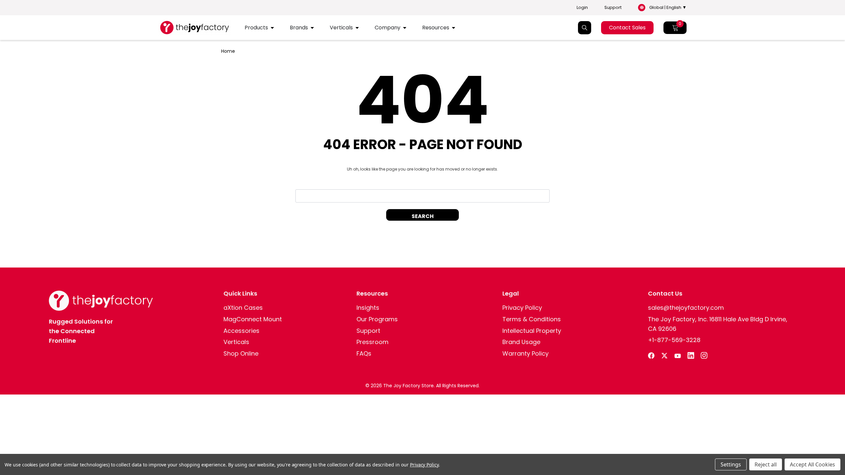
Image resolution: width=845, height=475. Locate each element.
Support (613, 8)
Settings (731, 464)
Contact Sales (627, 27)
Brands (299, 27)
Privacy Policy (424, 464)
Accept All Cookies (812, 464)
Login (582, 8)
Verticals (341, 27)
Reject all (766, 464)
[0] (675, 27)
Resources (435, 27)
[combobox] (422, 196)
